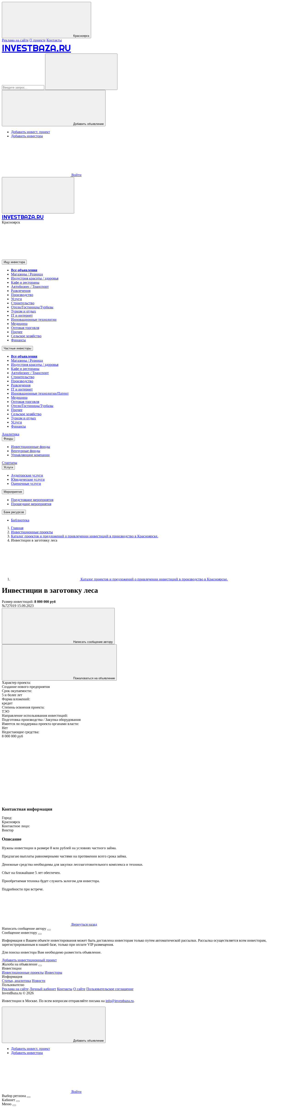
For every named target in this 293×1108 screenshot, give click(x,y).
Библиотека (20, 520)
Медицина (19, 324)
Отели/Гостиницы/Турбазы (32, 307)
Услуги (16, 299)
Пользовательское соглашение (109, 989)
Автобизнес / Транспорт (30, 286)
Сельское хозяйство (26, 336)
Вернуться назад (84, 924)
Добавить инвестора (27, 136)
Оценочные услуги (26, 483)
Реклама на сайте (15, 40)
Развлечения (20, 291)
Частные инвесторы (17, 348)
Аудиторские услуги (27, 475)
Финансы (18, 340)
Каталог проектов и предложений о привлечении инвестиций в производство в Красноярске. (154, 579)
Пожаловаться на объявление (93, 678)
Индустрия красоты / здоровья (34, 278)
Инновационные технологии (34, 319)
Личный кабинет (43, 989)
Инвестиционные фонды (30, 447)
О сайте (79, 989)
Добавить (88, 1040)
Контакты (54, 40)
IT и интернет (22, 315)
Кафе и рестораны (25, 282)
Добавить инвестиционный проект (29, 960)
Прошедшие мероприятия (31, 504)
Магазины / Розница (27, 274)
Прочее (16, 332)
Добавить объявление (88, 124)
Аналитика (10, 434)
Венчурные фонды (25, 451)
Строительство (22, 303)
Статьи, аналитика (16, 981)
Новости (38, 981)
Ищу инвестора (14, 262)
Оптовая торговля (25, 328)
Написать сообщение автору (92, 642)
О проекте (38, 40)
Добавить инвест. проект (30, 132)
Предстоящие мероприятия (32, 500)
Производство (22, 295)
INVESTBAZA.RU (36, 48)
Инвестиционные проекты (23, 972)
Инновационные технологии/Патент (40, 393)
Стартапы (9, 463)
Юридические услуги (28, 479)
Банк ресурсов (14, 512)
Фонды (8, 438)
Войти (76, 175)
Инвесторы (53, 972)
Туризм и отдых (23, 311)
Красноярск (80, 36)
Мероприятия (13, 491)
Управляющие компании (30, 455)
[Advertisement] (139, 770)
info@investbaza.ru (120, 1001)
